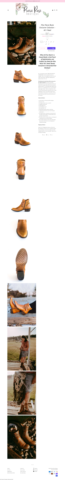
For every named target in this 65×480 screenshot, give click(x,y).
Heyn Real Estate (23, 472)
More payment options (51, 50)
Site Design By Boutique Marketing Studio (6, 479)
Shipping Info (9, 471)
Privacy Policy (22, 469)
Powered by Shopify (54, 469)
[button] (47, 34)
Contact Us (22, 468)
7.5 (46, 41)
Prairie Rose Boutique (54, 468)
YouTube (35, 471)
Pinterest (35, 468)
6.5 (41, 41)
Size (47, 39)
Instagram (36, 469)
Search (8, 468)
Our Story (8, 469)
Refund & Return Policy (11, 472)
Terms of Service (23, 471)
